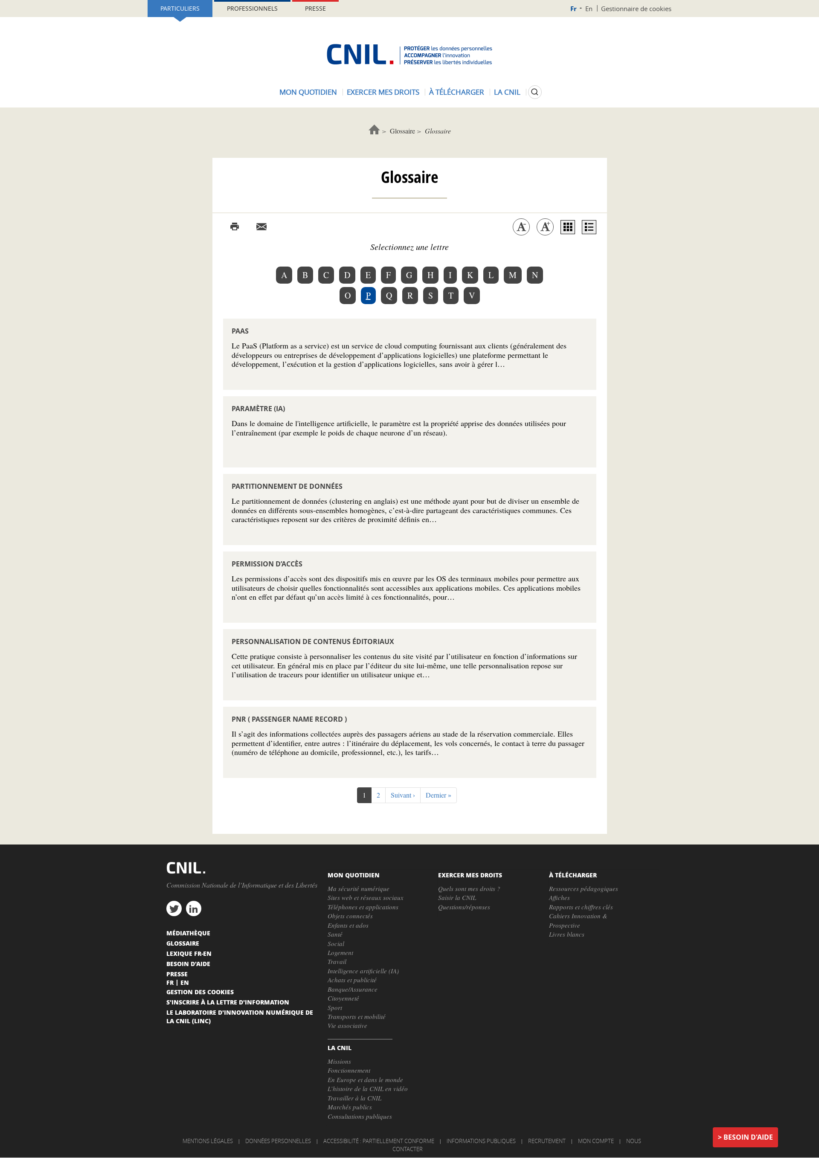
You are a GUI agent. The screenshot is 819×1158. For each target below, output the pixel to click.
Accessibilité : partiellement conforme (378, 1141)
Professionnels (252, 8)
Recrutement (547, 1141)
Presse (315, 8)
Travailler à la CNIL (354, 1098)
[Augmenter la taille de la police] (545, 226)
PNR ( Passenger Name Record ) (289, 719)
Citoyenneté (343, 998)
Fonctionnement (349, 1070)
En (588, 8)
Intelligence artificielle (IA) (363, 970)
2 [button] (381, 794)
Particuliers (180, 8)
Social (336, 943)
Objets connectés (350, 915)
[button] (403, 795)
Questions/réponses (464, 907)
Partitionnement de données (287, 486)
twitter (174, 908)
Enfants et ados (348, 925)
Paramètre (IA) (258, 408)
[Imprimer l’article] (234, 226)
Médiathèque (188, 933)
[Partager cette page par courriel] (261, 226)
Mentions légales (208, 1141)
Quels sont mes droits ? (469, 888)
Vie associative (347, 1025)
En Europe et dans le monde (365, 1079)
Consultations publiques (360, 1116)
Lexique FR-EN (189, 953)
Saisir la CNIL (457, 897)
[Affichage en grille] (568, 227)
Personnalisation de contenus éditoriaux (313, 641)
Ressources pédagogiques (583, 888)
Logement (340, 952)
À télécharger (456, 92)
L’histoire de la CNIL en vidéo (368, 1088)
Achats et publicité (352, 979)
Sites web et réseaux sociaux (366, 897)
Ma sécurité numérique (358, 888)
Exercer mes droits (383, 92)
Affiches (559, 897)
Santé (335, 934)
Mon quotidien (308, 92)
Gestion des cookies (200, 991)
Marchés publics (350, 1107)
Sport (335, 1007)
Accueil (374, 129)
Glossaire (402, 130)
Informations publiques (481, 1141)
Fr (573, 8)
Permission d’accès (267, 564)
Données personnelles (278, 1141)
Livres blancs (566, 934)
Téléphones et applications (363, 907)
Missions (339, 1061)
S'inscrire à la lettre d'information (227, 1002)
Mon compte (596, 1141)
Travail (337, 961)
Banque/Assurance (353, 989)
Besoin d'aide (748, 1137)
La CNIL (507, 92)
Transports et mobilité (357, 1016)
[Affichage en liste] (589, 227)
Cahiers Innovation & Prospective (578, 920)
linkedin (193, 908)
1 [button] (367, 796)
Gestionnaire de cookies (636, 8)
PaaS (240, 331)
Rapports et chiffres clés (581, 907)
